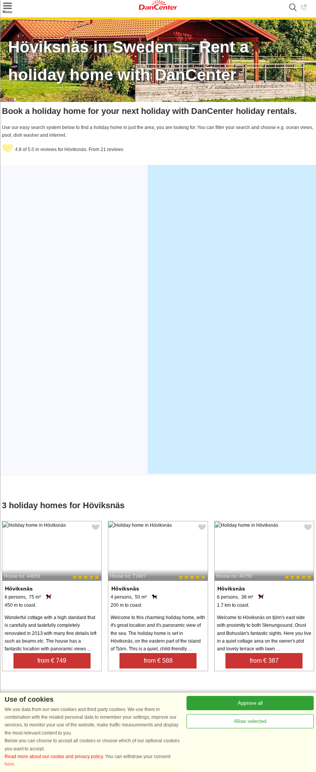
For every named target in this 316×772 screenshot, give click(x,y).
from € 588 (158, 660)
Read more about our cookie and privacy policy (54, 756)
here (9, 764)
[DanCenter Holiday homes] (158, 8)
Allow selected (250, 721)
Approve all (250, 703)
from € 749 (51, 660)
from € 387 (264, 660)
